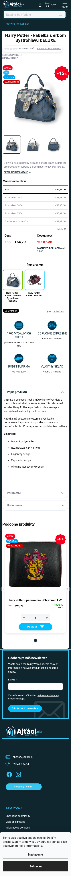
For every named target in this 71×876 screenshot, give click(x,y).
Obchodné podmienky (17, 815)
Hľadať (60, 14)
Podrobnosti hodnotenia (49, 48)
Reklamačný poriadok (17, 827)
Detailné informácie (16, 172)
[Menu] (64, 4)
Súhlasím (35, 866)
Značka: (10, 58)
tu (41, 846)
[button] (35, 640)
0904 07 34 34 (21, 764)
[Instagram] (18, 774)
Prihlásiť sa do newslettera (25, 708)
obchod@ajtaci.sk (23, 756)
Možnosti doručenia (51, 250)
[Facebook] (8, 774)
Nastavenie (35, 854)
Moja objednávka (15, 821)
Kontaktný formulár (23, 786)
